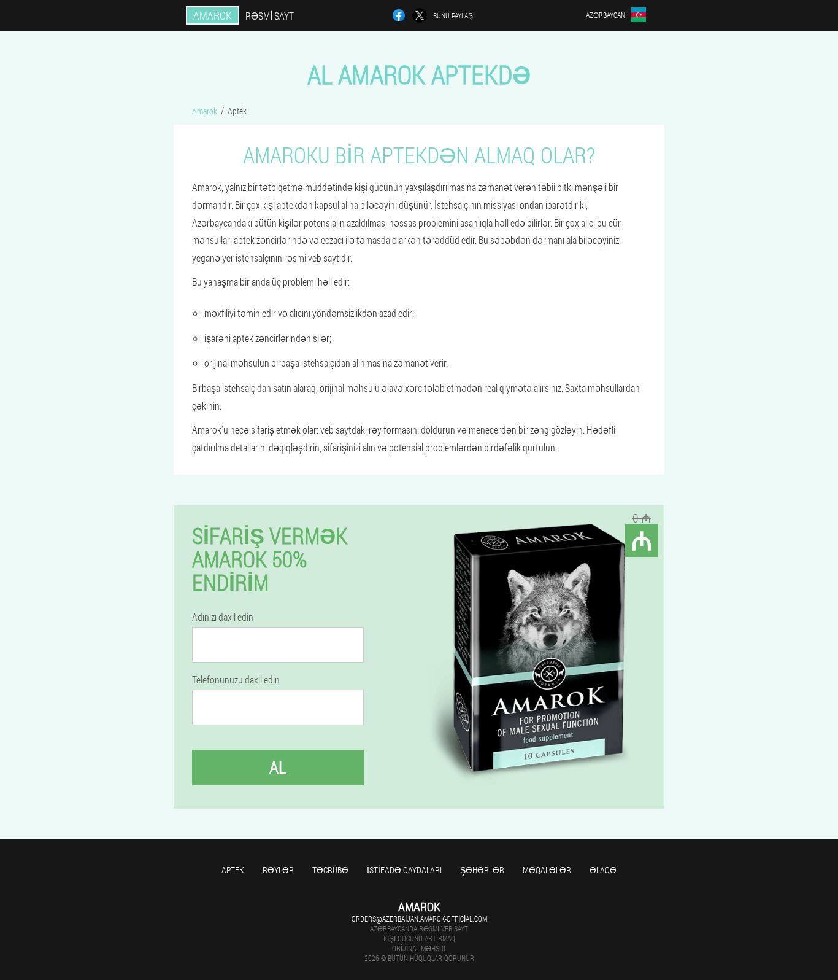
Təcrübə (330, 870)
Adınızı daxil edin (222, 617)
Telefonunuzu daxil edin (236, 680)
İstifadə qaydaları (404, 870)
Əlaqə (603, 870)
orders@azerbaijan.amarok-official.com (419, 919)
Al (277, 767)
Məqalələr (547, 870)
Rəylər (278, 870)
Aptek (232, 870)
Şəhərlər (482, 870)
